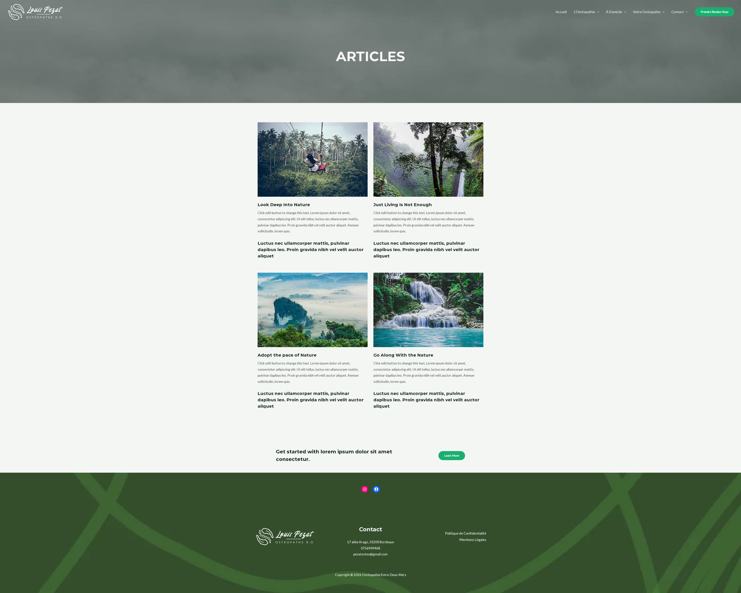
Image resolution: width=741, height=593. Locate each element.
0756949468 (370, 548)
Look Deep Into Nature (284, 204)
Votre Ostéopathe (647, 12)
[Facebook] (376, 489)
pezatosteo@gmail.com (370, 554)
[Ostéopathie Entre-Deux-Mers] (36, 11)
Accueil (561, 12)
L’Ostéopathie (584, 12)
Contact (677, 12)
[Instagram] (364, 489)
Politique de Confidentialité (465, 533)
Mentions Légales (472, 539)
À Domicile (614, 12)
